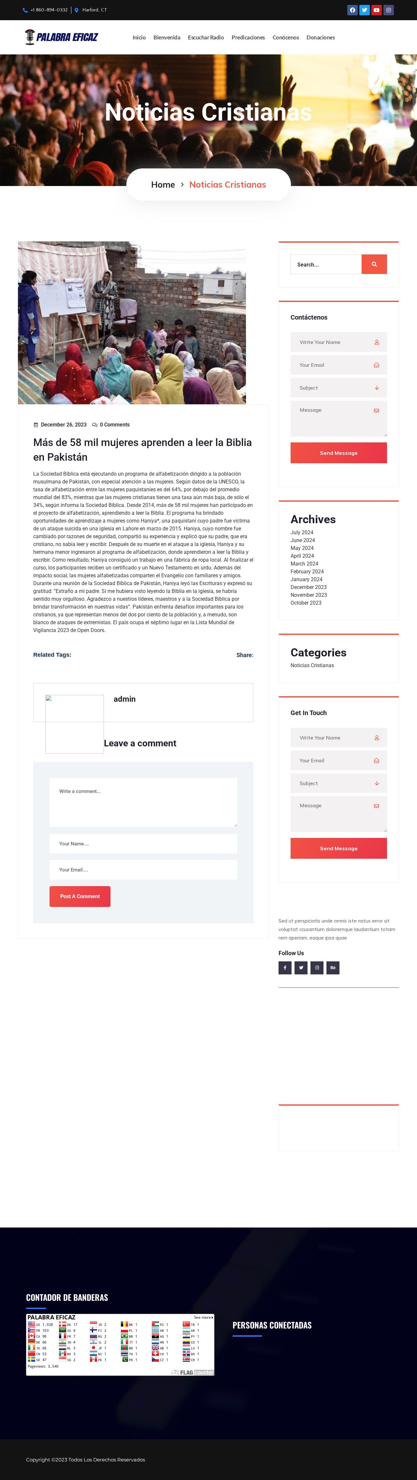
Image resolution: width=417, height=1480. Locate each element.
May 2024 (302, 548)
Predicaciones (248, 37)
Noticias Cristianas (312, 665)
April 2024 (302, 556)
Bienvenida (166, 37)
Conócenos (286, 37)
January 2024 (307, 579)
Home (163, 184)
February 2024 (307, 571)
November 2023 (309, 595)
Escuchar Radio (206, 37)
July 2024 (302, 532)
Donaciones (321, 37)
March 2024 (304, 564)
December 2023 (309, 587)
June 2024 (303, 540)
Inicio (139, 37)
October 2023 (306, 603)
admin (125, 699)
